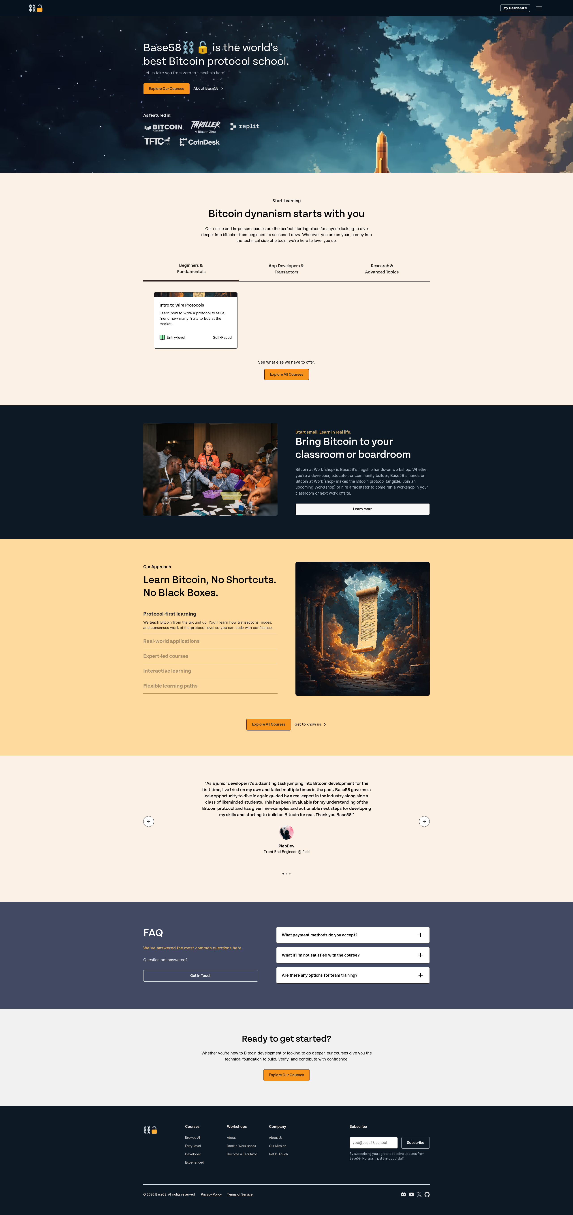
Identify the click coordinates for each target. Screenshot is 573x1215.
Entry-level (193, 1146)
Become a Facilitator (242, 1154)
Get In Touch (278, 1154)
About (231, 1137)
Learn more (362, 509)
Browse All (193, 1137)
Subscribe (415, 1143)
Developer (193, 1154)
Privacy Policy (211, 1194)
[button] (539, 8)
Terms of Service (240, 1194)
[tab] (191, 269)
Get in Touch (201, 976)
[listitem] (195, 320)
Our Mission (277, 1146)
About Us (275, 1137)
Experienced (194, 1162)
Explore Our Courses (166, 89)
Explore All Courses (286, 374)
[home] (36, 8)
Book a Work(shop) (241, 1146)
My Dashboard (515, 8)
